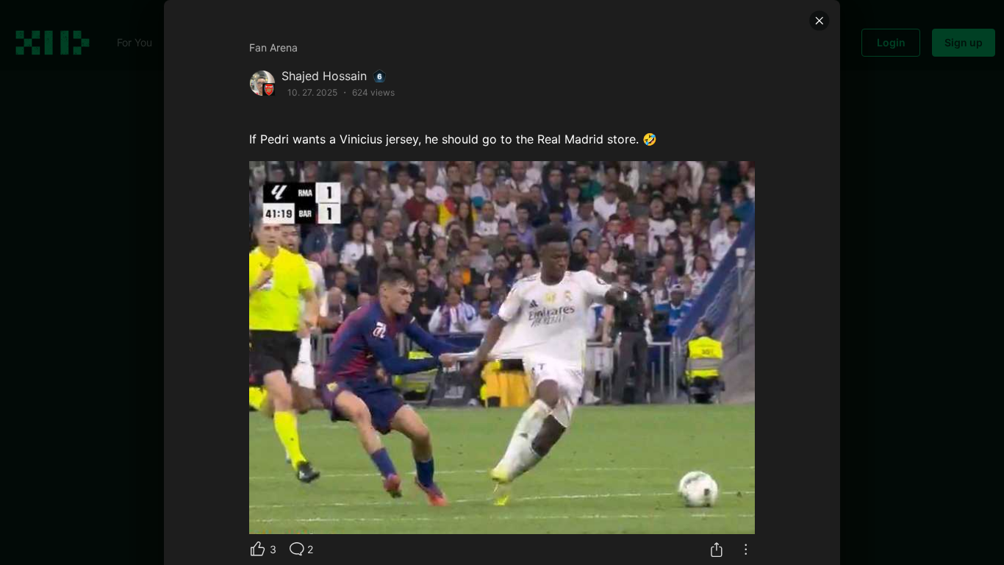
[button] (819, 20)
